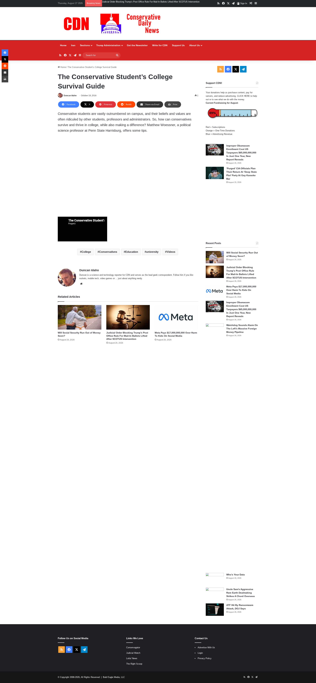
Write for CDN (159, 45)
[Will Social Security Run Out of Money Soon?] (79, 317)
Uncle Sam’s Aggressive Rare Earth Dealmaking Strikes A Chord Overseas (240, 592)
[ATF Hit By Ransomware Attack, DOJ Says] (215, 609)
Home (63, 45)
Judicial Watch (133, 653)
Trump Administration (108, 45)
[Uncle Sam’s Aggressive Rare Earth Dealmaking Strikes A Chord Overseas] (215, 594)
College (86, 251)
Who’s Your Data (235, 574)
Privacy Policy (204, 658)
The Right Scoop (134, 664)
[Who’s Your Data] (215, 579)
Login (200, 653)
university (152, 251)
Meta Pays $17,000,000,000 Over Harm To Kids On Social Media (241, 290)
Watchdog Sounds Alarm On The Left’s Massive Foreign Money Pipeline (242, 328)
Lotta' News (131, 658)
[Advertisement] (232, 212)
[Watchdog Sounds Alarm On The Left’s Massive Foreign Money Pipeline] (215, 447)
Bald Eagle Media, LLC (114, 677)
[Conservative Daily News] (114, 23)
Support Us (178, 45)
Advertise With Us (206, 647)
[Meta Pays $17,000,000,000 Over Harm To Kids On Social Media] (176, 317)
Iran (73, 45)
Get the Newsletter (137, 45)
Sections (85, 45)
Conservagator (133, 647)
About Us (194, 45)
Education (131, 251)
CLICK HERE (243, 96)
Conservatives (108, 251)
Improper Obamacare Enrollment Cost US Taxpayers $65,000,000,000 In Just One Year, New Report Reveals (241, 152)
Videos (171, 251)
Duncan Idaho (70, 95)
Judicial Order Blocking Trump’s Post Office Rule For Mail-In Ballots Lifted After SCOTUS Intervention (150, 1)
